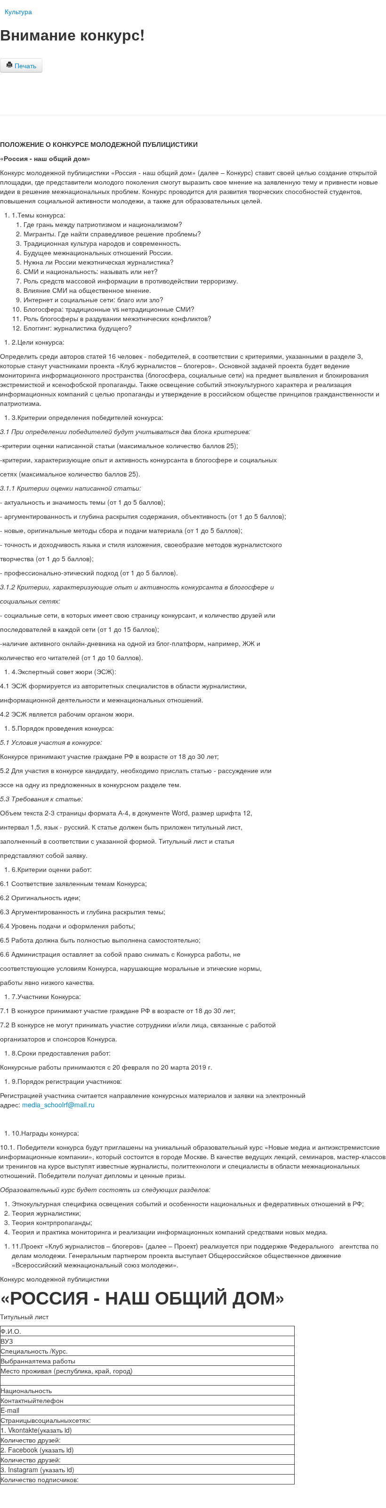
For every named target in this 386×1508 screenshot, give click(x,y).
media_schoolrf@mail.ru (58, 1104)
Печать (24, 65)
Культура (18, 11)
